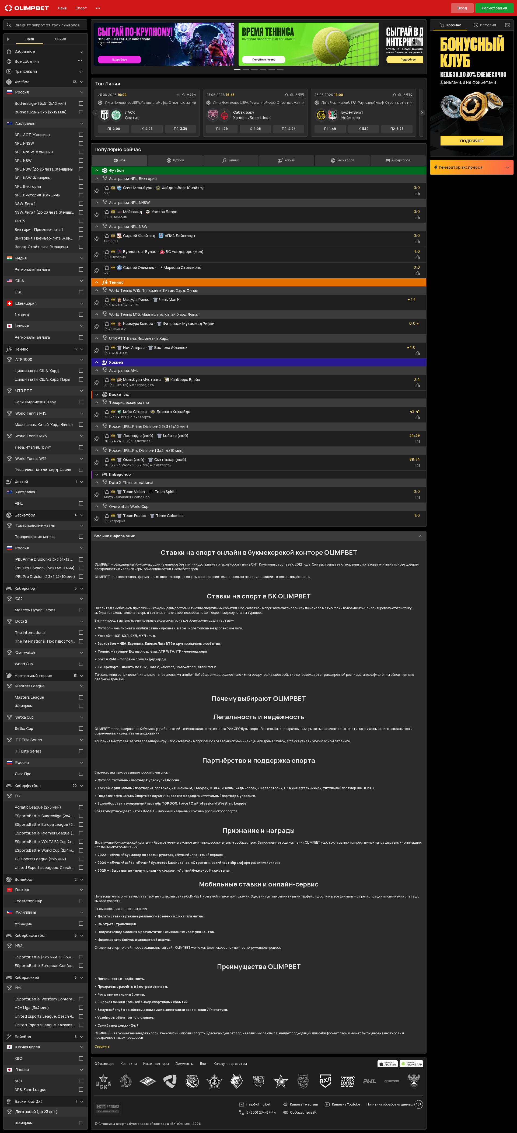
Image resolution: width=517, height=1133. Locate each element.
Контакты (129, 1063)
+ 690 (408, 94)
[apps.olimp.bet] (388, 1063)
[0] (237, 69)
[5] (280, 69)
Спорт (81, 8)
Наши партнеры (156, 1063)
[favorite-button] (178, 94)
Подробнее (472, 140)
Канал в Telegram (304, 1104)
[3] (263, 69)
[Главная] (27, 8)
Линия (60, 38)
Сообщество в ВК (303, 1112)
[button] (9, 39)
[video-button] (417, 441)
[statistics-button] (183, 94)
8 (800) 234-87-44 (261, 1112)
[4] (271, 69)
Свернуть (102, 1046)
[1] (246, 69)
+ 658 (300, 94)
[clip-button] (96, 190)
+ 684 (191, 94)
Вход (462, 8)
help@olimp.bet (258, 1104)
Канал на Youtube (346, 1104)
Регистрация (494, 8)
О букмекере (104, 1063)
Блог (203, 1063)
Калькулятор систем (230, 1063)
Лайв (62, 8)
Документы (184, 1063)
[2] (254, 69)
